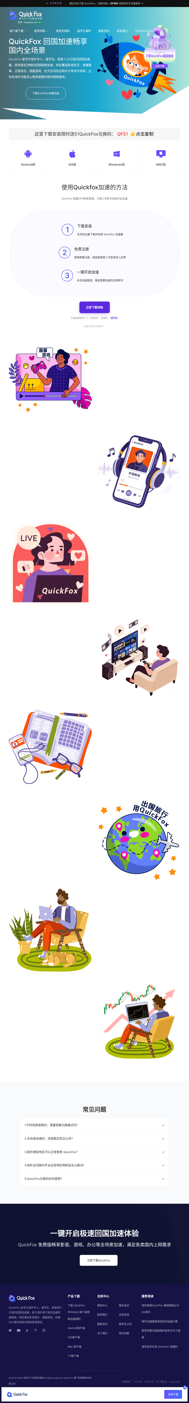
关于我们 (102, 1333)
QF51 (122, 134)
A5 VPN (138, 1381)
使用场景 (39, 31)
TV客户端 (73, 1355)
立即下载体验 (94, 307)
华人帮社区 (161, 1381)
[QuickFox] (28, 15)
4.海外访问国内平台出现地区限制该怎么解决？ (94, 1165)
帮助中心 (102, 1305)
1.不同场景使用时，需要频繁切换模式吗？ (94, 1125)
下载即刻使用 (26, 1073)
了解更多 (150, 796)
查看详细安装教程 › (94, 326)
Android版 (28, 164)
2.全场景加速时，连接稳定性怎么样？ (94, 1138)
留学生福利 (84, 31)
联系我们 (122, 31)
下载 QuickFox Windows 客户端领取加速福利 (79, 1312)
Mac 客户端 (74, 1346)
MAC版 (161, 164)
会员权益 (124, 1314)
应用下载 (173, 1394)
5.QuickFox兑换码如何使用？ (94, 1178)
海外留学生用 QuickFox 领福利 (160, 1346)
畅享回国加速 (123, 977)
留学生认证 (125, 1323)
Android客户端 (76, 1328)
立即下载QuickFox (98, 1260)
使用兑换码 (63, 31)
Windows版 (117, 164)
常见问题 (124, 1333)
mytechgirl (174, 1381)
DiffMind (149, 1381)
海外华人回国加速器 (33, 1377)
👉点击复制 (142, 134)
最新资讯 (103, 31)
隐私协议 (124, 1305)
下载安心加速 (123, 794)
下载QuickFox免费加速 (45, 93)
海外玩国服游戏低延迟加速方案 (160, 1321)
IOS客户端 (74, 1337)
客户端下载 (16, 31)
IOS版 (72, 164)
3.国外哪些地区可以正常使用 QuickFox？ (94, 1152)
